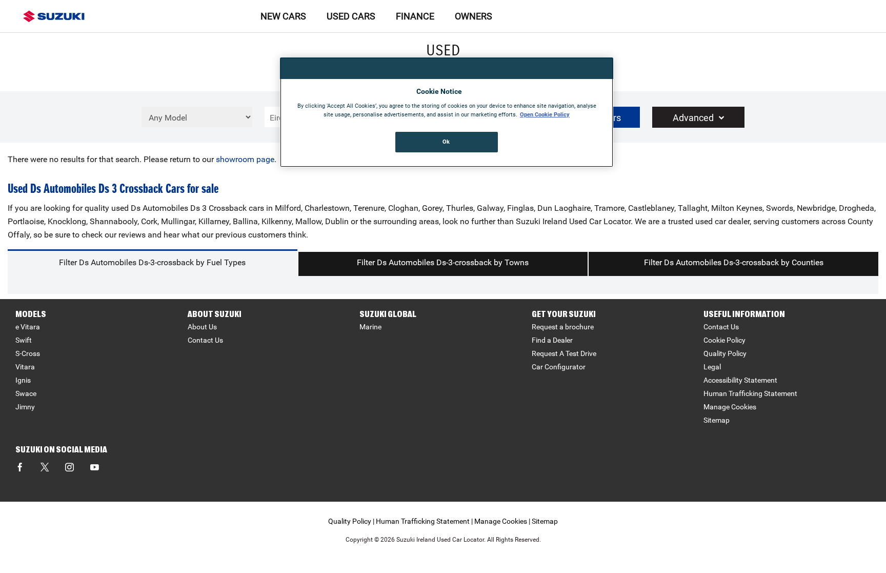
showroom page (245, 159)
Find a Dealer (552, 340)
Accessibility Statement (740, 380)
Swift (23, 340)
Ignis (23, 380)
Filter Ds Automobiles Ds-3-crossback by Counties (733, 262)
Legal (712, 367)
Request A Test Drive (564, 353)
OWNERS (473, 16)
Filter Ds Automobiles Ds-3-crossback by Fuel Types (152, 262)
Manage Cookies (729, 407)
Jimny (25, 407)
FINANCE (415, 16)
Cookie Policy (724, 340)
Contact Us (205, 340)
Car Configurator (559, 367)
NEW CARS (283, 16)
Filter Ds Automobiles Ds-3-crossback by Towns (443, 262)
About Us (202, 327)
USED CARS (351, 16)
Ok (446, 141)
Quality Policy (725, 353)
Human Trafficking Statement (750, 393)
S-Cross (27, 353)
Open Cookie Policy (545, 114)
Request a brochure (563, 327)
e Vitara (27, 327)
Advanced (693, 117)
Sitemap (716, 420)
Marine (370, 327)
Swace (25, 393)
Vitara (25, 367)
